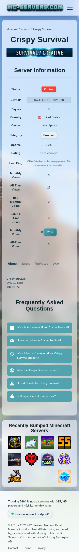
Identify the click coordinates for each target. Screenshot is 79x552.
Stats (26, 263)
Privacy (41, 548)
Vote (50, 232)
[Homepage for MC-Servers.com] (35, 8)
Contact (13, 548)
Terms (27, 548)
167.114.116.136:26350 (49, 100)
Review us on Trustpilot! (32, 514)
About (12, 263)
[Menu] (70, 7)
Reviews (41, 263)
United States (51, 117)
